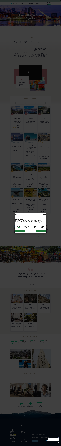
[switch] (27, 227)
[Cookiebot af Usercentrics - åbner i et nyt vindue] (42, 214)
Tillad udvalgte (30, 230)
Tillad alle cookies (41, 230)
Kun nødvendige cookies (20, 230)
